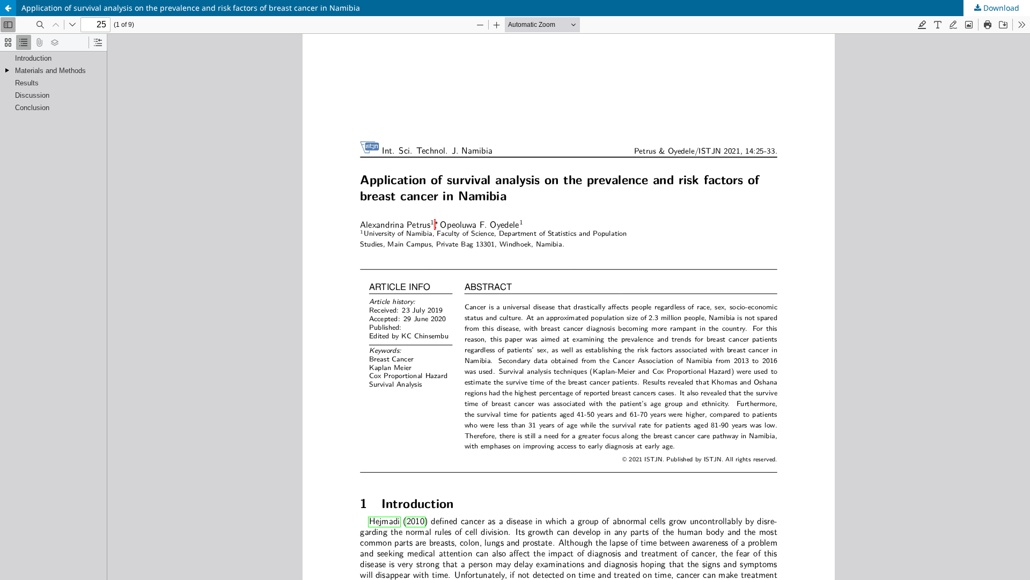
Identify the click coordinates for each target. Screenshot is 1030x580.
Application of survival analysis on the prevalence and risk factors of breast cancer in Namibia (190, 8)
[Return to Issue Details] (8, 8)
